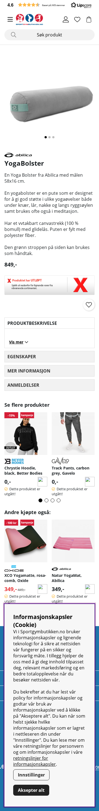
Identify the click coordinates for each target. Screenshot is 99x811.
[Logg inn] (66, 19)
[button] (49, 5)
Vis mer (16, 342)
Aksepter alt (31, 790)
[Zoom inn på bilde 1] (49, 98)
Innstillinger (31, 775)
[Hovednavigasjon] (10, 19)
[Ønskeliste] (77, 19)
